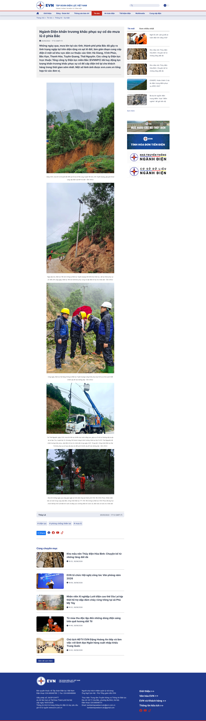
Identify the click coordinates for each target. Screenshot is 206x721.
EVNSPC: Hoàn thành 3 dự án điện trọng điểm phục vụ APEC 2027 (159, 83)
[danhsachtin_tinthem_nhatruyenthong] (148, 157)
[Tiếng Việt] (61, 5)
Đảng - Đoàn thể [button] (62, 13)
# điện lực (41, 523)
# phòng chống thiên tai (60, 523)
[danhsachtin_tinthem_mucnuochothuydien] (148, 126)
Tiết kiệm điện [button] (125, 13)
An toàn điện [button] (109, 13)
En (168, 5)
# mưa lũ (78, 523)
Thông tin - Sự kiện (62, 18)
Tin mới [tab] (131, 28)
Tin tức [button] (97, 13)
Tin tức (50, 18)
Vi (165, 5)
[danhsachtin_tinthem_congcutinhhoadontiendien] (148, 141)
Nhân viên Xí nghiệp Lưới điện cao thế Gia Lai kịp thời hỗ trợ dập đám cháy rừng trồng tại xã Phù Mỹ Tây (95, 599)
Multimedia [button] (140, 13)
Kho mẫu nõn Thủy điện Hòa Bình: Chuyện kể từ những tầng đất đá (158, 53)
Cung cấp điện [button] (155, 13)
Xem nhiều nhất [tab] (146, 28)
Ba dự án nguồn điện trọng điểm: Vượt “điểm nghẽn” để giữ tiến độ (158, 98)
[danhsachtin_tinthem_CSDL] (148, 171)
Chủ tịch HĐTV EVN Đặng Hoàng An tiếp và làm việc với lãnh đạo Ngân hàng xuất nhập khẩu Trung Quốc (94, 642)
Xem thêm (131, 111)
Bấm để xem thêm (45, 661)
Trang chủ (40, 18)
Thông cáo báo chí (81, 13)
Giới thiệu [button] (48, 13)
